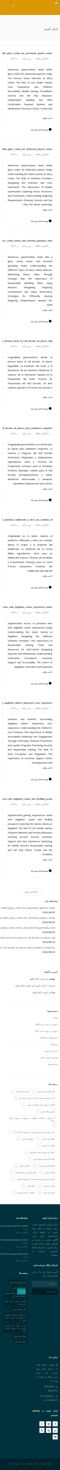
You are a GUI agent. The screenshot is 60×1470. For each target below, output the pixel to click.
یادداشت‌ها (53, 1064)
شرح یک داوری (51, 1050)
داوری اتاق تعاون (37, 978)
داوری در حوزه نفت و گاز (46, 1030)
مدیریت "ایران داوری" (44, 985)
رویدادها (54, 1044)
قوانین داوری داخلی (49, 1057)
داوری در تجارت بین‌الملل (46, 1024)
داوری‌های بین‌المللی (49, 1037)
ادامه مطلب (47, 118)
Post (13, 58)
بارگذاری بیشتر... (30, 891)
